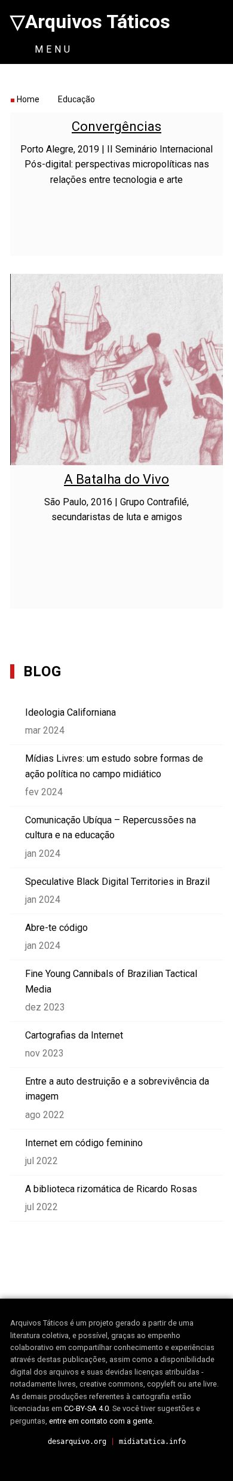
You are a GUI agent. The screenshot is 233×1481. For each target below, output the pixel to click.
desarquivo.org (77, 1441)
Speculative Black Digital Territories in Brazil (117, 881)
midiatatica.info (152, 1441)
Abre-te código (56, 927)
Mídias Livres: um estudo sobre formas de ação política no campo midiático (114, 766)
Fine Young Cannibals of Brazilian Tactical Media (111, 981)
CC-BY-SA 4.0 (86, 1408)
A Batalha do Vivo (116, 479)
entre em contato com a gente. (101, 1420)
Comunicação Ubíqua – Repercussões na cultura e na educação (110, 827)
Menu (51, 49)
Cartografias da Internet (74, 1035)
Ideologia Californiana (70, 712)
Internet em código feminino (84, 1143)
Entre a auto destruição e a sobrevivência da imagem (117, 1089)
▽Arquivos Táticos (90, 21)
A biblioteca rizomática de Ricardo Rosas (111, 1189)
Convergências (116, 126)
